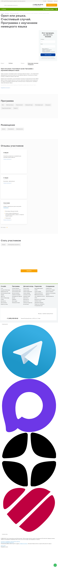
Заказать (29, 270)
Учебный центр (49, 288)
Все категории (26, 304)
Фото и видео (14, 301)
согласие (45, 48)
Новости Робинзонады (5, 297)
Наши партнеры (4, 302)
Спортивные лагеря (27, 294)
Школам (55, 1)
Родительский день (6, 108)
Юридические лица (4, 291)
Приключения (19, 105)
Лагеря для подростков (27, 302)
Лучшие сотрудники (49, 291)
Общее (3, 244)
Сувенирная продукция (39, 302)
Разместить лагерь (4, 304)
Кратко (3, 129)
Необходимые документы (14, 244)
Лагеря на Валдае (26, 293)
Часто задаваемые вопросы (40, 296)
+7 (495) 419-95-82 (38, 4)
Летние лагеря (26, 288)
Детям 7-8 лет (25, 297)
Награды (2, 294)
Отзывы (2, 299)
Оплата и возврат (38, 291)
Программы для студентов (17, 296)
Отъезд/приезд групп (39, 305)
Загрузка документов (50, 296)
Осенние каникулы (15, 288)
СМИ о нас (3, 296)
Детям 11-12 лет (26, 301)
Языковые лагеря (26, 296)
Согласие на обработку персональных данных (10, 541)
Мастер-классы (9, 105)
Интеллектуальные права (5, 293)
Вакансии (47, 294)
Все (3, 105)
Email (42, 44)
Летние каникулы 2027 (16, 291)
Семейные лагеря (38, 300)
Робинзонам (50, 1)
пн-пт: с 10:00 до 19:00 (37, 5)
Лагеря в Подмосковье (27, 291)
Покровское (5, 207)
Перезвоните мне (51, 5)
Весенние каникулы (15, 293)
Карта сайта (3, 545)
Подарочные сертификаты (39, 304)
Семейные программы (16, 294)
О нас (2, 288)
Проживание (11, 129)
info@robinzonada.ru (24, 543)
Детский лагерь (28, 286)
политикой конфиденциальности (46, 51)
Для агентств (3, 301)
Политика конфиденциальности (7, 542)
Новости (16, 108)
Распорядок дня (39, 105)
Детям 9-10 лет (26, 299)
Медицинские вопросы (39, 294)
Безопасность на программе (40, 299)
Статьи (36, 297)
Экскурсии (47, 105)
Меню (4, 9)
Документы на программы (50, 293)
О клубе (44, 1)
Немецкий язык (29, 105)
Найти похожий (48, 54)
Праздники (14, 299)
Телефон (42, 39)
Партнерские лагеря (16, 302)
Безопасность (19, 129)
